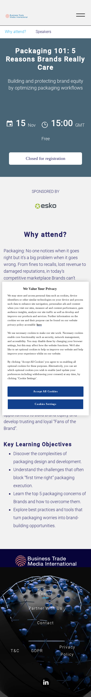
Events (45, 593)
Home (46, 579)
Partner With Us (45, 608)
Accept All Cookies (45, 391)
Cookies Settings (45, 403)
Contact (45, 623)
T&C (15, 650)
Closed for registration (45, 158)
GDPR (37, 650)
